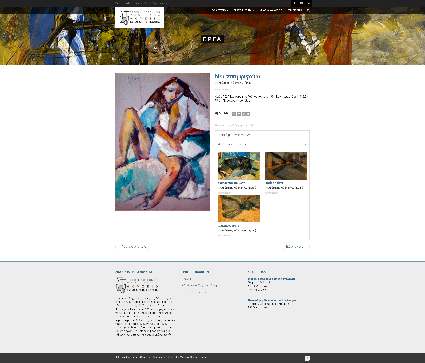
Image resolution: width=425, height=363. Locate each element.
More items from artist (232, 144)
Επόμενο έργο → (296, 246)
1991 (252, 125)
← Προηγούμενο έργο (132, 246)
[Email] (248, 114)
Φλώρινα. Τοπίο (228, 226)
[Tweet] (239, 114)
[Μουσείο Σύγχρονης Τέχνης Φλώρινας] (140, 17)
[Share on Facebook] (234, 114)
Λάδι (234, 125)
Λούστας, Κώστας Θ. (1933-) (236, 82)
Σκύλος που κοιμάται (232, 183)
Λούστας (224, 125)
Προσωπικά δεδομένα (196, 292)
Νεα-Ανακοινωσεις (270, 10)
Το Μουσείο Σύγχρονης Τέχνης (201, 285)
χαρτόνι (243, 125)
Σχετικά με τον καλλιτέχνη (234, 135)
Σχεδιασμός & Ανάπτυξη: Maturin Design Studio (179, 357)
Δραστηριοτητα (243, 10)
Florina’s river (274, 183)
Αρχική (188, 278)
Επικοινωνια (294, 10)
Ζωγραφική (222, 89)
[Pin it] (244, 114)
